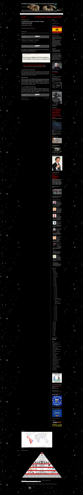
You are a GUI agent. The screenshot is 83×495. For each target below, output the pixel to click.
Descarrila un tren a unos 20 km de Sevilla (59, 244)
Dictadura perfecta (33, 95)
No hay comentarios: (31, 36)
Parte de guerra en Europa (27, 37)
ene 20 (55, 297)
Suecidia (54, 364)
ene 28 (55, 289)
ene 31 (55, 286)
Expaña (36, 95)
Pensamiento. (54, 362)
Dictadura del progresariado (27, 95)
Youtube (58, 23)
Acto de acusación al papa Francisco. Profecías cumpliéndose (59, 229)
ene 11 (55, 313)
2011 (53, 335)
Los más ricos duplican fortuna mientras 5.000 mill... (57, 303)
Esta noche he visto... (55, 262)
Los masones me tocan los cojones (59, 236)
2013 (53, 333)
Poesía (54, 369)
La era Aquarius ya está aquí (56, 76)
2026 (53, 269)
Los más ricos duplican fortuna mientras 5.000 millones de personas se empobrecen (35, 50)
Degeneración (55, 348)
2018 (53, 327)
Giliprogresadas (55, 360)
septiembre (55, 276)
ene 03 (55, 320)
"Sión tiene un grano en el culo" (59, 208)
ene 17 (55, 306)
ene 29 (55, 288)
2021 (53, 324)
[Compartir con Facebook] (38, 36)
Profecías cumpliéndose (56, 349)
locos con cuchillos (55, 366)
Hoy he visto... (54, 250)
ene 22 (55, 295)
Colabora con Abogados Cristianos (30, 40)
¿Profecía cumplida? (58, 255)
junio (54, 279)
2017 (53, 328)
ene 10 (55, 314)
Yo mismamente (55, 353)
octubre (55, 275)
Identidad (54, 368)
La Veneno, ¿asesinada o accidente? (58, 215)
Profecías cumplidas (55, 357)
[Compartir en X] (37, 36)
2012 (53, 334)
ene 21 (55, 296)
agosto (55, 277)
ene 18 (55, 305)
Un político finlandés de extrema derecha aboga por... (57, 299)
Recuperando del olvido (56, 367)
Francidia (54, 356)
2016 (53, 329)
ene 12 (55, 312)
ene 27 (55, 290)
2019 (53, 326)
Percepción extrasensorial (56, 359)
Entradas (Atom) (27, 99)
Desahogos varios (55, 361)
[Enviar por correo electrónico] (35, 36)
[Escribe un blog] (36, 36)
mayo (54, 280)
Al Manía (54, 358)
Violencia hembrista (55, 365)
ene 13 (55, 311)
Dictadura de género (55, 351)
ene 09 (55, 315)
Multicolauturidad (55, 363)
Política (54, 350)
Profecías (54, 354)
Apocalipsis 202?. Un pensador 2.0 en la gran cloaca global (37, 3)
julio (54, 278)
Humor (54, 355)
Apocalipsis (54, 347)
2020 (53, 325)
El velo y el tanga (59, 201)
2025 (53, 270)
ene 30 (55, 287)
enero (54, 285)
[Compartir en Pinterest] (39, 36)
